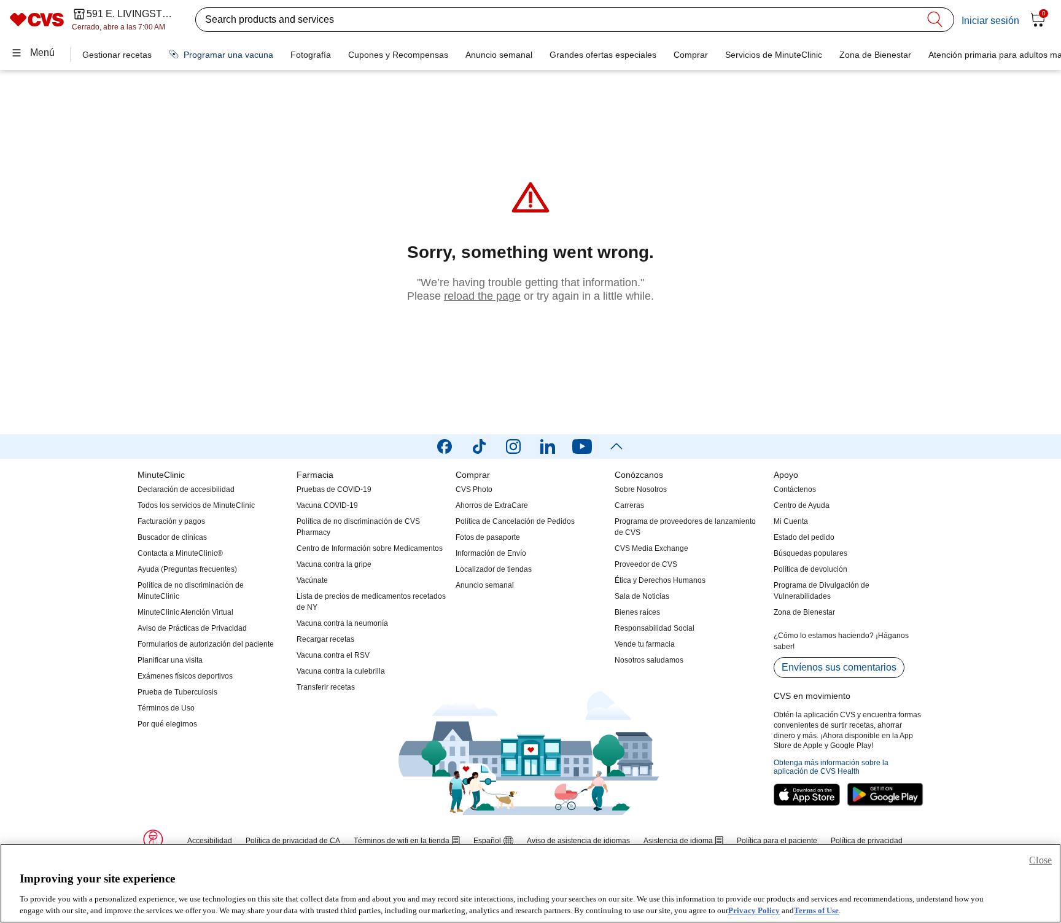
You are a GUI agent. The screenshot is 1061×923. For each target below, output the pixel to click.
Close (1040, 860)
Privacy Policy (754, 910)
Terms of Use (816, 910)
